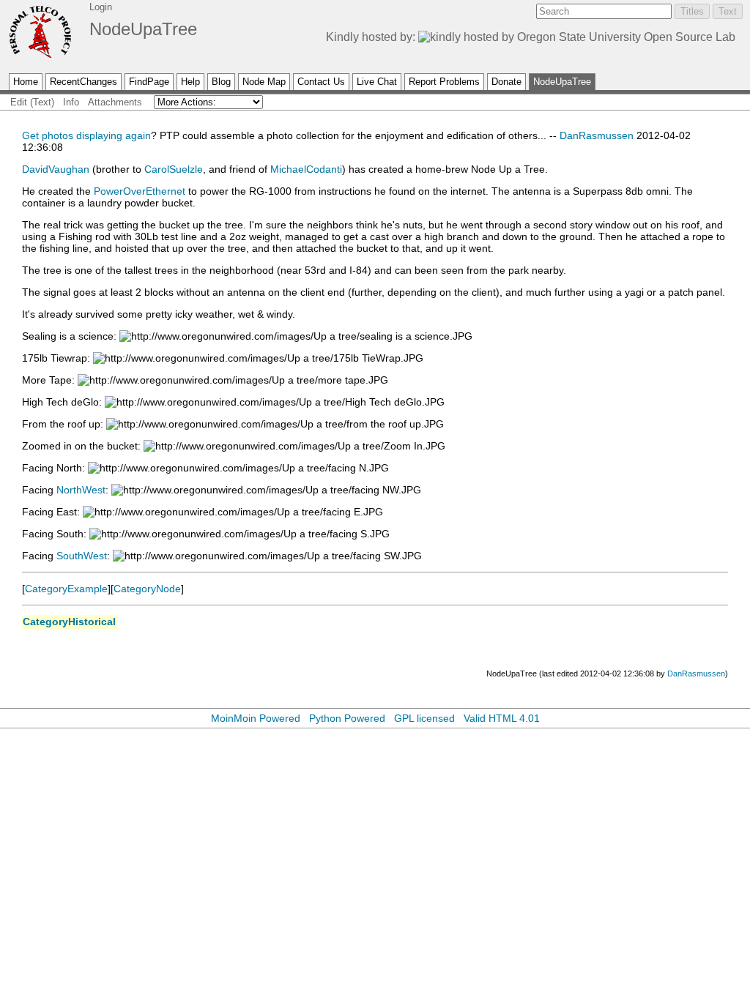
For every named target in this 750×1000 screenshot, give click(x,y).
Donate (506, 81)
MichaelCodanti (306, 169)
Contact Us (321, 81)
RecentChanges (83, 81)
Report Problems (444, 81)
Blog (221, 81)
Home (25, 81)
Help (190, 81)
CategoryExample (66, 588)
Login (100, 6)
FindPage (149, 81)
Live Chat (377, 81)
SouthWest (81, 555)
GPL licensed (424, 718)
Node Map (264, 81)
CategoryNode (147, 588)
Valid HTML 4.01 (502, 718)
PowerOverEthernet (139, 191)
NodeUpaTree (143, 29)
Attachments (115, 102)
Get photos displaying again (86, 135)
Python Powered (347, 718)
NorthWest (80, 490)
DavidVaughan (55, 169)
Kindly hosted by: (372, 37)
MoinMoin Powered (255, 718)
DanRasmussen (597, 135)
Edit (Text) (32, 102)
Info (71, 102)
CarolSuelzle (173, 169)
